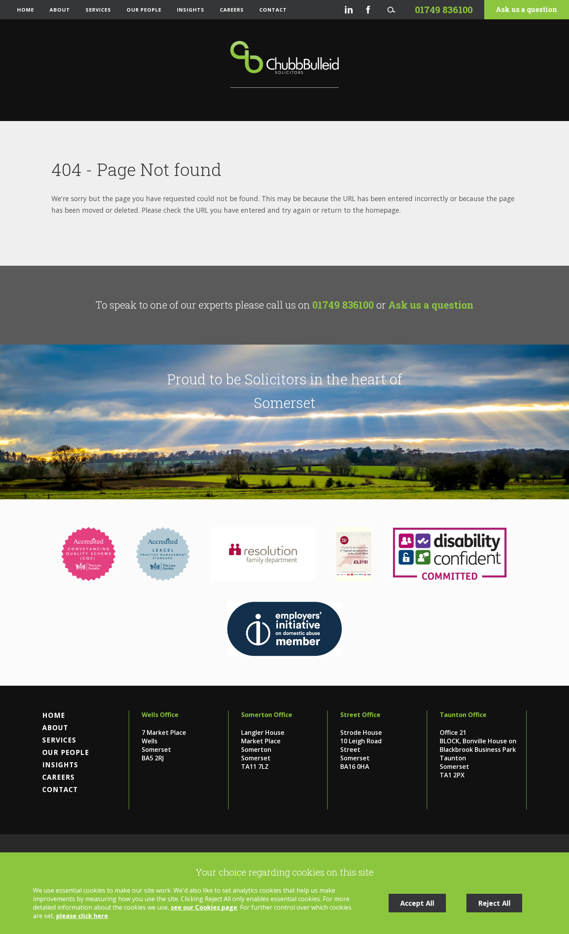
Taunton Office (463, 714)
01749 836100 (343, 304)
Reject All (494, 903)
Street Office (360, 714)
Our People (144, 9)
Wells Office (160, 714)
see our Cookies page (204, 907)
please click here (82, 916)
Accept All (417, 903)
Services (98, 9)
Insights (190, 9)
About (60, 9)
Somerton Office (266, 714)
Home (25, 9)
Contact (273, 9)
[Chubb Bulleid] (284, 64)
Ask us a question (526, 9)
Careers (232, 9)
